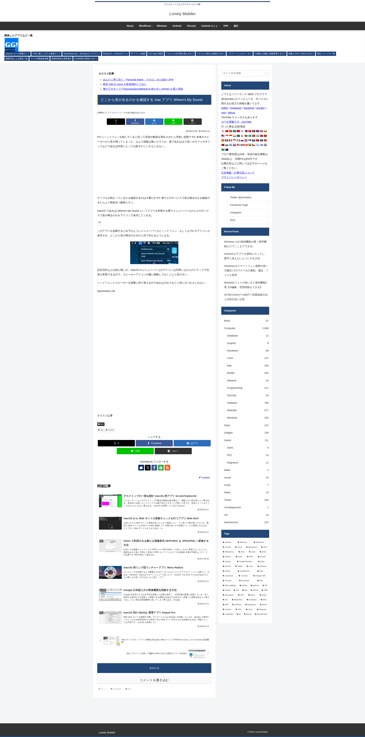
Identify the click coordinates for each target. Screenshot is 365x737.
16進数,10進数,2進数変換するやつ (270, 54)
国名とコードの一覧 (326, 54)
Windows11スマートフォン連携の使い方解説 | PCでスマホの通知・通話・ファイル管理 (246, 271)
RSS (232, 220)
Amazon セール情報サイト (18, 54)
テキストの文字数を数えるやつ (180, 54)
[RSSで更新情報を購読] (167, 467)
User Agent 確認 (155, 54)
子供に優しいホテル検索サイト (46, 54)
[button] (192, 121)
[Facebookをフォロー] (154, 467)
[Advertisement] (154, 172)
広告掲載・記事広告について (238, 172)
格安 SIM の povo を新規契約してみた (125, 84)
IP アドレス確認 (138, 54)
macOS (111, 430)
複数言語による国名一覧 (17, 59)
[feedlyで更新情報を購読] (161, 467)
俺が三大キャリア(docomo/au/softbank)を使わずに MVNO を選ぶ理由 (143, 89)
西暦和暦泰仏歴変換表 (61, 59)
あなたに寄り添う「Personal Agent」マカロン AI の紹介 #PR (138, 79)
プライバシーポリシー (234, 177)
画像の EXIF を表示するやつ (301, 54)
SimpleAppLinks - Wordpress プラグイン (81, 54)
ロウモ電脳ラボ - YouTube (236, 121)
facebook (249, 108)
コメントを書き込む (154, 680)
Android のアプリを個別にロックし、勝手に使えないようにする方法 (245, 256)
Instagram (236, 108)
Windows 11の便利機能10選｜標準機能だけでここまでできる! (245, 244)
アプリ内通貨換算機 (39, 59)
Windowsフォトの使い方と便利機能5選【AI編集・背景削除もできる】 (245, 285)
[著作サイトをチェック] (141, 467)
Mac (102, 424)
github (231, 112)
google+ (261, 108)
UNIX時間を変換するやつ (85, 59)
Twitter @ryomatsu (240, 197)
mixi (223, 112)
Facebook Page (239, 205)
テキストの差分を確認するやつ (211, 54)
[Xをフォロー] (148, 467)
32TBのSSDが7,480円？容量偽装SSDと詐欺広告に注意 (246, 297)
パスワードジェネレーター (240, 54)
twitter (224, 108)
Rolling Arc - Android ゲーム (115, 54)
